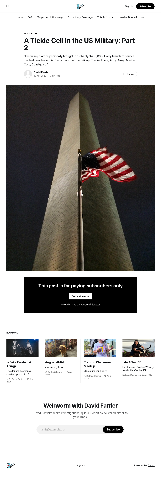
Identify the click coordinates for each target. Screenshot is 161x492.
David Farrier (41, 72)
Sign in (129, 6)
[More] (142, 17)
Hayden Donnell (128, 17)
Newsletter (30, 33)
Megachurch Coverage (50, 17)
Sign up (80, 465)
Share (130, 74)
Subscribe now (80, 296)
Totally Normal (105, 17)
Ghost (151, 465)
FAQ (30, 17)
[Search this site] (7, 6)
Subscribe (145, 6)
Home (20, 17)
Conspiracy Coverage (80, 17)
